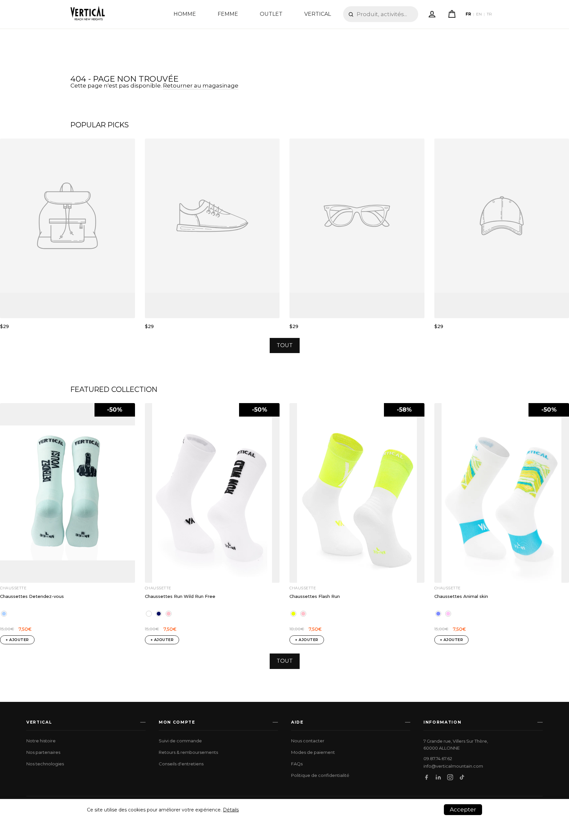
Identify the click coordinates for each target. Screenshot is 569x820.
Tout (285, 345)
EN (479, 14)
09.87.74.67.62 (437, 758)
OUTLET (271, 14)
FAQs (297, 763)
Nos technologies (45, 763)
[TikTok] (462, 777)
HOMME (185, 14)
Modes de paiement (313, 752)
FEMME (228, 14)
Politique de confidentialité (320, 775)
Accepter (463, 809)
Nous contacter (307, 740)
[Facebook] (426, 777)
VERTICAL (317, 14)
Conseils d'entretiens (181, 763)
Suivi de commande (180, 740)
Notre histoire (41, 740)
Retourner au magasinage (200, 85)
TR (489, 14)
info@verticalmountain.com (453, 766)
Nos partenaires (43, 752)
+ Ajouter (17, 639)
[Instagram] (450, 777)
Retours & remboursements (188, 752)
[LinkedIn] (438, 777)
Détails (231, 810)
